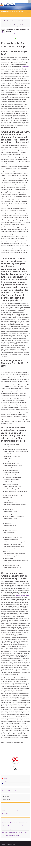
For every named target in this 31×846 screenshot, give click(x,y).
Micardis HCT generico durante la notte (12, 825)
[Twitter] (4, 1)
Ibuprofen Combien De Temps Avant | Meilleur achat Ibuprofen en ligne (15, 25)
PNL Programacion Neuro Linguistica (10, 810)
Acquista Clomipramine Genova (10, 829)
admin (8, 33)
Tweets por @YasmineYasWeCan (10, 790)
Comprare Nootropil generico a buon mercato (14, 822)
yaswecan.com (18, 370)
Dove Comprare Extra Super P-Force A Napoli (14, 832)
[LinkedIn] (6, 1)
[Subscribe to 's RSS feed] (1, 1)
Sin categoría (13, 33)
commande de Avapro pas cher (14, 177)
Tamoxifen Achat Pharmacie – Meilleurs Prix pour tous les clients (16, 21)
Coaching (4, 808)
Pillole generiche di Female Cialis (10, 835)
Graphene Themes (11, 844)
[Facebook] (8, 1)
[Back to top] (28, 843)
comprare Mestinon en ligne (22, 595)
